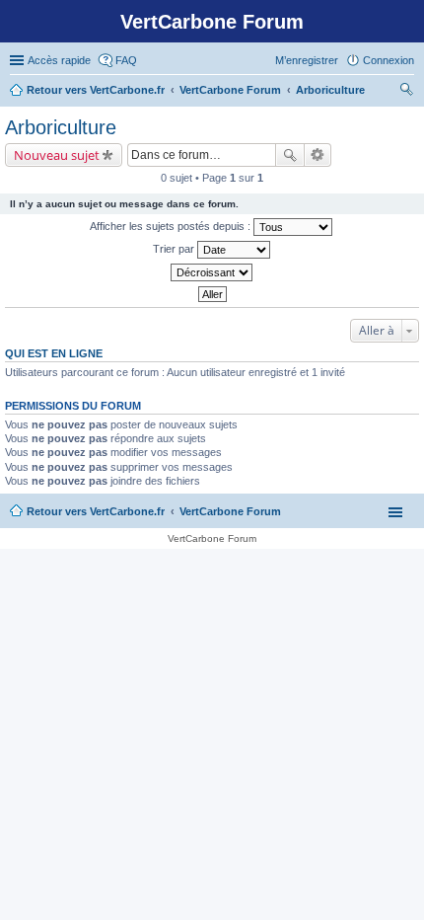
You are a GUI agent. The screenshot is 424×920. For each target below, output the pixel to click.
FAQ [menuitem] (126, 60)
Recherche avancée (318, 155)
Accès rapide (59, 60)
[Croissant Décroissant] (212, 272)
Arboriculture (60, 127)
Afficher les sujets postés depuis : (171, 226)
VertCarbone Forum (230, 511)
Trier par (175, 249)
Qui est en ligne (54, 353)
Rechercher (290, 155)
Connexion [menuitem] (388, 60)
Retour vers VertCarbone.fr (96, 511)
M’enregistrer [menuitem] (306, 60)
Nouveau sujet (57, 155)
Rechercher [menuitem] (406, 92)
